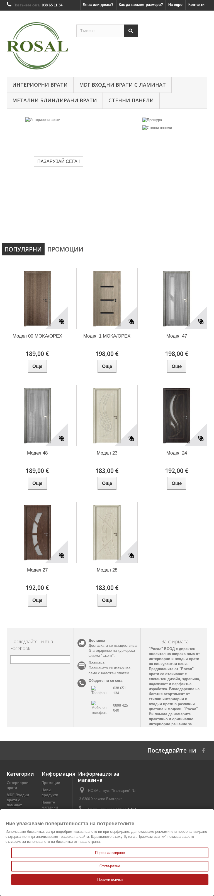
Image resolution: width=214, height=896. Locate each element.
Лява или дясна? (98, 5)
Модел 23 (107, 453)
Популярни (23, 249)
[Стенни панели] (157, 128)
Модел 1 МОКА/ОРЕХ (106, 336)
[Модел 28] (107, 532)
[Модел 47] (177, 298)
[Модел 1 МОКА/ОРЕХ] (107, 298)
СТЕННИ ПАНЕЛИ (131, 100)
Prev (116, 226)
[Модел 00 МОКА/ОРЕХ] (37, 298)
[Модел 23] (107, 415)
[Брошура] (152, 120)
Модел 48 (37, 453)
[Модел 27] (37, 532)
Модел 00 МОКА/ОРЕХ (37, 336)
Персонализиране (110, 853)
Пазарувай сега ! (40, 161)
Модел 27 (37, 570)
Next (130, 226)
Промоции (65, 249)
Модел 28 (107, 570)
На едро (175, 5)
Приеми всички (110, 879)
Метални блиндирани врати (54, 100)
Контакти (196, 5)
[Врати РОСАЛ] (37, 46)
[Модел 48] (37, 415)
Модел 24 (176, 453)
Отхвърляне (109, 866)
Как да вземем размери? (141, 5)
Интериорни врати (40, 84)
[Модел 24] (177, 415)
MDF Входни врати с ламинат (122, 84)
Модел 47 (176, 336)
